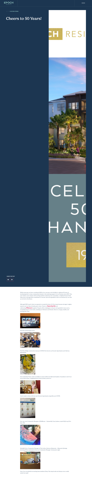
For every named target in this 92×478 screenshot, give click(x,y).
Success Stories (14, 11)
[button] (8, 279)
